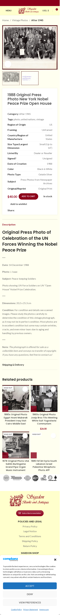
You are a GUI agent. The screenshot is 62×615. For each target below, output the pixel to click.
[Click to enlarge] (8, 64)
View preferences (30, 602)
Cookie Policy (16, 609)
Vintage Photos (20, 20)
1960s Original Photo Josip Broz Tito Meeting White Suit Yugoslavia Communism (44, 419)
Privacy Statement (30, 609)
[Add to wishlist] (25, 389)
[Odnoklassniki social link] (34, 210)
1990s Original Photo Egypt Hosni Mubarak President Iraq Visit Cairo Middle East (16, 419)
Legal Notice (30, 531)
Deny (30, 594)
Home (5, 20)
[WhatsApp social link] (38, 210)
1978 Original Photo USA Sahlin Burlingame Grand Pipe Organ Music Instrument (15, 465)
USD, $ (45, 10)
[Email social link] (23, 210)
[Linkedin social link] (35, 3)
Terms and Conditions (30, 536)
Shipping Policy (30, 541)
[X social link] (20, 210)
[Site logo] (28, 10)
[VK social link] (41, 210)
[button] (55, 559)
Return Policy (30, 546)
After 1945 (37, 20)
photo (17, 119)
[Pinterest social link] (32, 3)
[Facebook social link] (24, 3)
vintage (40, 119)
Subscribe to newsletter (31, 513)
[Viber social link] (49, 210)
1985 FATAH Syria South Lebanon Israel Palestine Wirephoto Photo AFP (44, 465)
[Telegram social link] (45, 210)
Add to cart (28, 196)
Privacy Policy (30, 526)
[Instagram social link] (28, 3)
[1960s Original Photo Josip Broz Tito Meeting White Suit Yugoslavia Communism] (44, 398)
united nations (28, 119)
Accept (29, 586)
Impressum (44, 609)
